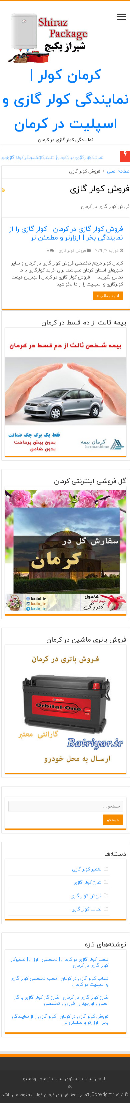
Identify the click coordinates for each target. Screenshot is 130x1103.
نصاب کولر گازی (86, 909)
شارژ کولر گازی (88, 882)
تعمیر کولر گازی (87, 869)
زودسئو (30, 1078)
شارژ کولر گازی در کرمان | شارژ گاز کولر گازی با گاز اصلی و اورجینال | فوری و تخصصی (61, 1000)
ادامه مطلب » (108, 295)
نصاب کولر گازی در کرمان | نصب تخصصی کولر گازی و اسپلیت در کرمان (59, 981)
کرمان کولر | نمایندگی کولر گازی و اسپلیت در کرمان (65, 99)
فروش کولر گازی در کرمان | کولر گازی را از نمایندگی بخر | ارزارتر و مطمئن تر (66, 233)
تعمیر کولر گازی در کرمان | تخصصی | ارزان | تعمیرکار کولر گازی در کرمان (59, 962)
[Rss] (69, 1087)
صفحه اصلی (118, 171)
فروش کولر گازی (72, 250)
